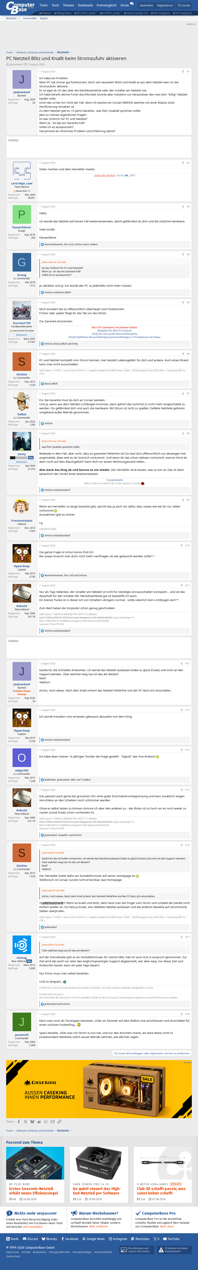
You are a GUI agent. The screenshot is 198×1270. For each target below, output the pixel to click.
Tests (55, 5)
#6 (188, 353)
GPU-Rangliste (161, 13)
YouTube (173, 1239)
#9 (188, 499)
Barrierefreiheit (103, 1252)
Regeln (44, 18)
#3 (188, 206)
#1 (188, 71)
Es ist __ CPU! (126, 175)
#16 (187, 845)
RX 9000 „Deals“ (111, 13)
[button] (19, 18)
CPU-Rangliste (183, 13)
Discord (32, 1239)
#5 (188, 302)
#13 (187, 710)
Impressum (12, 1252)
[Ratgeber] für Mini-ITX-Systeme (114, 330)
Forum (124, 5)
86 (14, 1199)
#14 (187, 750)
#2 (188, 162)
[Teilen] (182, 72)
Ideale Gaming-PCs (137, 13)
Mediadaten (39, 1252)
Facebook (71, 1239)
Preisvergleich (107, 5)
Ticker (43, 5)
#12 (187, 663)
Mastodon (142, 1239)
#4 (188, 254)
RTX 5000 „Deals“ (87, 13)
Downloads (85, 5)
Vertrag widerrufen (59, 1252)
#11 (187, 585)
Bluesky (51, 1239)
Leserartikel (30, 18)
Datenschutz (13, 1256)
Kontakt (25, 1252)
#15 (187, 789)
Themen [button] (68, 5)
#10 (187, 545)
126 (142, 1199)
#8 (188, 433)
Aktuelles (11, 18)
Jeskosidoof (16, 64)
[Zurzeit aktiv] (22, 450)
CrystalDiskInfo (114, 480)
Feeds (15, 1239)
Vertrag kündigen (82, 1252)
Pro (31, 457)
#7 (188, 393)
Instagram (120, 1239)
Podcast (46, 13)
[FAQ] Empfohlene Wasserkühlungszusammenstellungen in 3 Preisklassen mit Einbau (114, 337)
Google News (96, 1239)
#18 (187, 1014)
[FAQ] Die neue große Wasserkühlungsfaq (114, 333)
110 (78, 1199)
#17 (187, 937)
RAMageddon (63, 13)
